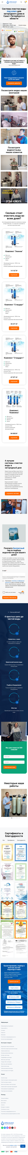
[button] (14, 103)
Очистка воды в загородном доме (9, 1080)
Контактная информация (6, 1039)
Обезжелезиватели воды (7, 1068)
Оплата (2, 1104)
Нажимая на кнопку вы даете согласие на (14, 1011)
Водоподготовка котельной (7, 1046)
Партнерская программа (6, 1091)
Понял (22, 1146)
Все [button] (4, 840)
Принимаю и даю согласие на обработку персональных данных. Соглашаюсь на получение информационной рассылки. (15, 584)
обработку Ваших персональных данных (14, 1012)
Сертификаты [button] (10, 840)
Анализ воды (4, 1077)
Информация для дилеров (7, 1026)
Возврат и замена (5, 1107)
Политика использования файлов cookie (10, 1113)
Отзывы (3, 1030)
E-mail (4, 570)
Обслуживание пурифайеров (7, 1088)
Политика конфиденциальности (8, 1037)
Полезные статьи (5, 1109)
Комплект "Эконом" (14, 251)
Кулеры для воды (5, 1055)
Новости (3, 1032)
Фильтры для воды (5, 1059)
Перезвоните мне (9, 767)
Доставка (3, 1102)
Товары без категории (6, 1061)
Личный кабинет (5, 1098)
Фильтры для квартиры (6, 1064)
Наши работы (4, 1028)
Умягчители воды (5, 1066)
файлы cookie (13, 1145)
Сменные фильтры (5, 1050)
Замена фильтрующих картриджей (9, 1086)
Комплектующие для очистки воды (9, 1048)
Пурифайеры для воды (6, 1057)
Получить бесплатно (9, 597)
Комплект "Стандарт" (14, 305)
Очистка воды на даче (6, 1082)
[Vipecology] (12, 2)
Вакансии (3, 1034)
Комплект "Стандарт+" (14, 358)
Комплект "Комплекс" (14, 411)
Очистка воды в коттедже (7, 1070)
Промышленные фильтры (7, 1053)
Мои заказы (4, 1100)
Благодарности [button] (21, 840)
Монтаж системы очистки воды (8, 1084)
